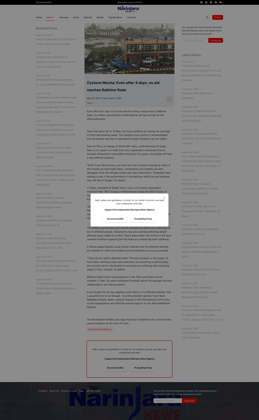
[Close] (164, 197)
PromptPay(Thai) (143, 219)
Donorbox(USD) (115, 219)
